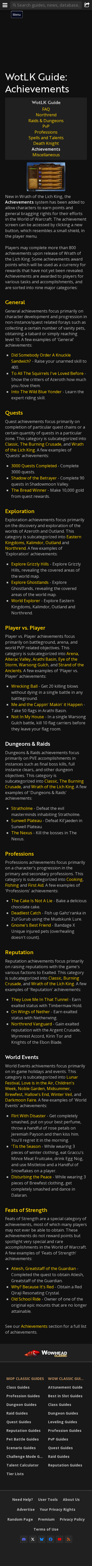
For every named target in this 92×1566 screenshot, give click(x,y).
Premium (46, 1519)
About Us (71, 1499)
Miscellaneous (46, 155)
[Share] (87, 5)
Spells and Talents (46, 137)
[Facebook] (50, 1539)
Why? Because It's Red (32, 1287)
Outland (53, 542)
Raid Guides (17, 1413)
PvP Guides (58, 1439)
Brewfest (13, 1094)
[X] (33, 1539)
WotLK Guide (46, 102)
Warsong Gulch (33, 665)
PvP (46, 126)
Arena (72, 653)
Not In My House (27, 716)
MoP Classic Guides (25, 1378)
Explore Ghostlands (30, 582)
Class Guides (18, 1387)
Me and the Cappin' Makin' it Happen (47, 704)
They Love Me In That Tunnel (39, 999)
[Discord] (24, 1539)
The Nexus (21, 833)
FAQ (46, 109)
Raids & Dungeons (46, 120)
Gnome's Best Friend (31, 925)
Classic (11, 444)
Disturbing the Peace (31, 1177)
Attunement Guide (65, 1387)
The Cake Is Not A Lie (31, 901)
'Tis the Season (26, 1146)
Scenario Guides (21, 1447)
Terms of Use (46, 1529)
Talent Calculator (22, 1465)
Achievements (34, 1326)
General (15, 302)
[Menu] (5, 5)
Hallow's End (37, 1094)
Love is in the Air (37, 1083)
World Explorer (25, 600)
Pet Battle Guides (22, 1439)
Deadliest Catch (26, 913)
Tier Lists (15, 1473)
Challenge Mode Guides (25, 1456)
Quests (14, 412)
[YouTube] (59, 1539)
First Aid (35, 885)
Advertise (26, 1509)
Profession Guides (23, 1395)
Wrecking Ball (24, 686)
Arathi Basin (44, 659)
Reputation (19, 952)
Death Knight (46, 143)
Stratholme (22, 808)
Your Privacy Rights (57, 1509)
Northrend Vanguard (31, 1024)
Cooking (74, 879)
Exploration (19, 511)
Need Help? (22, 1499)
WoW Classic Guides (67, 1378)
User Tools (48, 1499)
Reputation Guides (23, 1430)
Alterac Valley (18, 659)
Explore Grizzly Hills (30, 564)
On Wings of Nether (30, 1011)
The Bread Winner (29, 490)
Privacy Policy (72, 1519)
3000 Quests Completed (34, 466)
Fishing (12, 885)
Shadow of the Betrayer (34, 478)
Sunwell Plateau (26, 820)
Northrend (46, 115)
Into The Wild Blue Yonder (36, 391)
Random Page (20, 1519)
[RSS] (68, 1539)
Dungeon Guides (21, 1404)
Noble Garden (31, 1088)
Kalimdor (34, 542)
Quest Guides (18, 1421)
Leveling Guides (62, 1421)
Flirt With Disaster (28, 1116)
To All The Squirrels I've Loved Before (47, 373)
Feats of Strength (26, 1210)
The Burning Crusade (40, 444)
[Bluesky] (41, 1539)
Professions (45, 132)
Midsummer (58, 1088)
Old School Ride (26, 1299)
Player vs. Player (25, 627)
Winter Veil (61, 1094)
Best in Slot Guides (65, 1395)
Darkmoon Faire (20, 1100)
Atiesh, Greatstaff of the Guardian (43, 1268)
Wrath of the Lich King (52, 786)
